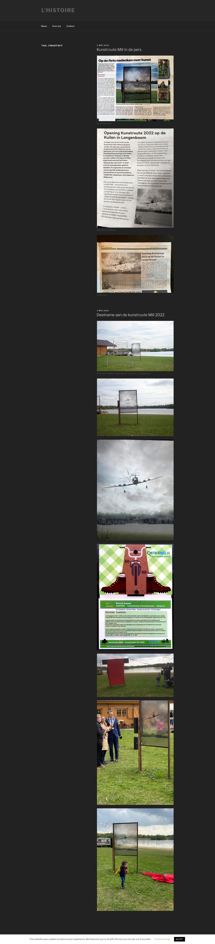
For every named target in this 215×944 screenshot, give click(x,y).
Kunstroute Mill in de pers (119, 49)
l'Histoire (58, 10)
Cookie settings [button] (162, 939)
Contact (70, 26)
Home (44, 26)
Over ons (56, 26)
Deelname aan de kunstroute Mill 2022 (130, 315)
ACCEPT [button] (179, 939)
